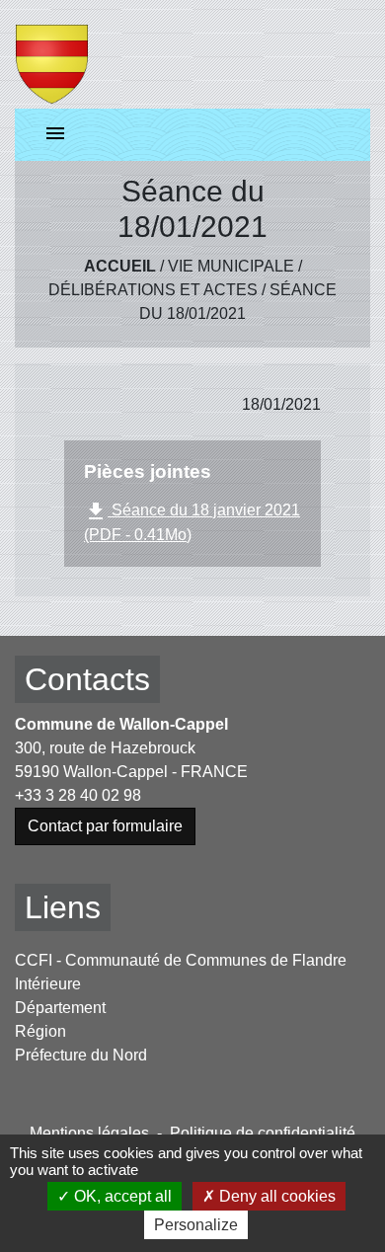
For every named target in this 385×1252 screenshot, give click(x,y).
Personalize (196, 1224)
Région (40, 1031)
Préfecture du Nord (81, 1055)
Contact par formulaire (105, 826)
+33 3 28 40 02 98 (78, 795)
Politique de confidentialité (262, 1133)
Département (60, 1007)
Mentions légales (89, 1133)
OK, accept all (121, 1196)
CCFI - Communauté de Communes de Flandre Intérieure (180, 972)
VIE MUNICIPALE (231, 266)
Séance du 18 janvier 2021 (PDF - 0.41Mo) (192, 521)
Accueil (120, 266)
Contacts (87, 679)
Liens (63, 907)
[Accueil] (52, 54)
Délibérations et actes (153, 289)
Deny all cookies (275, 1196)
